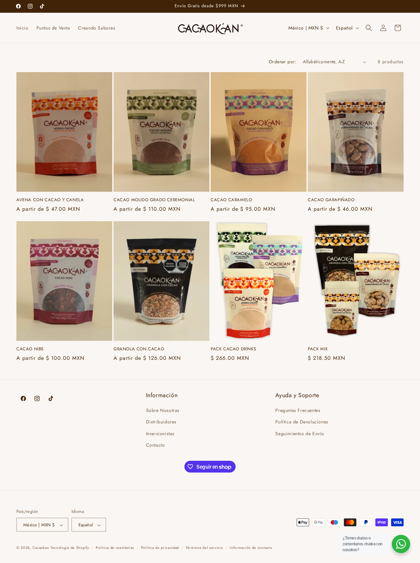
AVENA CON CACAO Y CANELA (50, 200)
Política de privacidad (160, 547)
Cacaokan (40, 548)
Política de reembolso (115, 547)
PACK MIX (318, 349)
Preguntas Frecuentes (297, 410)
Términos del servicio (204, 547)
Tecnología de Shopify (70, 548)
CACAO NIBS (30, 349)
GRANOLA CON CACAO (139, 349)
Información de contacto (251, 547)
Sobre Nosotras (162, 410)
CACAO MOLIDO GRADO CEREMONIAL (154, 200)
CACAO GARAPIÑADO (331, 200)
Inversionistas (160, 433)
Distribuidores (161, 422)
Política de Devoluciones (301, 422)
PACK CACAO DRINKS (233, 349)
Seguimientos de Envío (299, 433)
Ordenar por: (282, 61)
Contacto (155, 445)
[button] (369, 28)
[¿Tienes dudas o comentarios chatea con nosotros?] (401, 544)
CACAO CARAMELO (231, 200)
